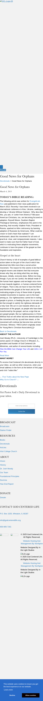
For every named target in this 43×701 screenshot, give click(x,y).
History (3, 465)
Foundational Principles (9, 476)
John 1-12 (38, 349)
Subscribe (21, 411)
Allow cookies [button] (30, 695)
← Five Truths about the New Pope (14, 377)
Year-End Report (7, 484)
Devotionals (5, 444)
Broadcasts (4, 426)
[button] (8, 331)
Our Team (4, 472)
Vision (2, 461)
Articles (3, 447)
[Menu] (1, 167)
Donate (3, 497)
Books (2, 440)
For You (3, 352)
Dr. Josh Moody (6, 469)
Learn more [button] (8, 690)
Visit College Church (8, 451)
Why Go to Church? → (9, 380)
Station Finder (5, 430)
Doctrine (3, 480)
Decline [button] (12, 695)
